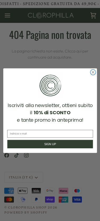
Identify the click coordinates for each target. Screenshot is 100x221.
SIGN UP (50, 144)
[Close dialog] (93, 72)
